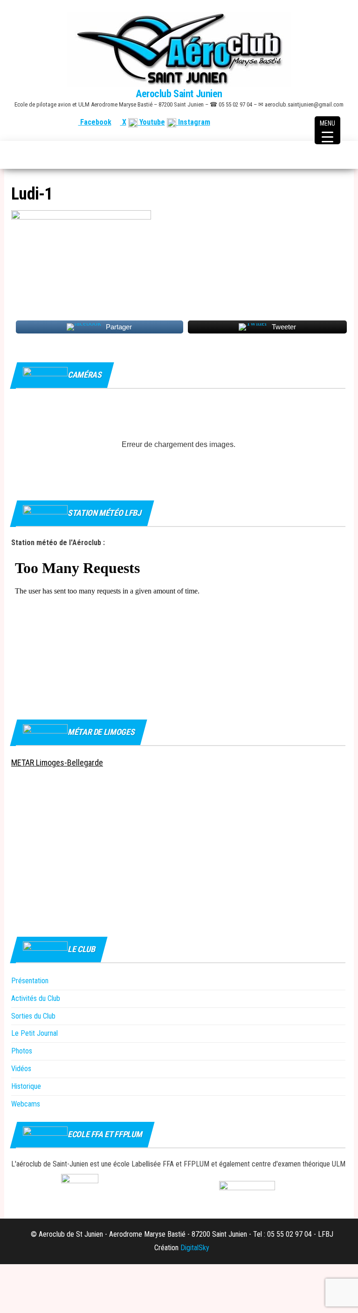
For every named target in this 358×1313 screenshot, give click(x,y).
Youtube (151, 122)
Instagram (193, 122)
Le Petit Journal (34, 1033)
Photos (21, 1050)
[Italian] (342, 122)
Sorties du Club (33, 1016)
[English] (308, 122)
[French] (297, 122)
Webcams (25, 1104)
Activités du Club (35, 998)
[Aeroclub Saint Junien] (16, 155)
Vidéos (21, 1068)
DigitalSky (194, 1247)
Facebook (94, 122)
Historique (26, 1086)
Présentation (29, 980)
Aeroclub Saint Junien (179, 94)
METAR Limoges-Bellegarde (57, 762)
